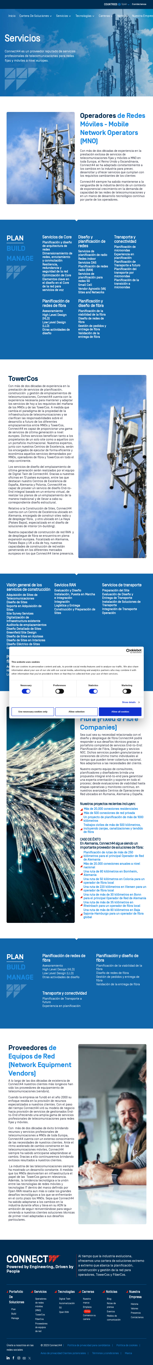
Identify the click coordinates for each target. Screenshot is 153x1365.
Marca (128, 1353)
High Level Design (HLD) (54, 317)
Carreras (88, 1292)
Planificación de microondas (125, 249)
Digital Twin (64, 1299)
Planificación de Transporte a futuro (127, 264)
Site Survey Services (20, 613)
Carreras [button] (104, 16)
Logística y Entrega (67, 605)
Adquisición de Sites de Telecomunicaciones (22, 597)
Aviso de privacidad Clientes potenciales (64, 1353)
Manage (15, 1318)
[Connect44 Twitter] (29, 1358)
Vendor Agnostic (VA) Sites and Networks (92, 291)
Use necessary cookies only (32, 711)
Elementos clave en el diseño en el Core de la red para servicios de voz (55, 285)
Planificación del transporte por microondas (125, 273)
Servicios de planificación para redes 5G (90, 278)
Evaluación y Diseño (67, 590)
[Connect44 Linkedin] (8, 1358)
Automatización (67, 1303)
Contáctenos (139, 4)
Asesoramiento (52, 311)
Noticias (122, 16)
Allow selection (77, 711)
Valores (134, 1309)
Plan (13, 1309)
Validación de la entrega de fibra (89, 335)
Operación (109, 613)
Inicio (12, 16)
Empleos (87, 1309)
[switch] (59, 691)
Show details (129, 702)
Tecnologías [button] (83, 16)
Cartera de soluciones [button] (34, 16)
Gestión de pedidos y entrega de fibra (92, 328)
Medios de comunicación (114, 1318)
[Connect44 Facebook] (13, 1358)
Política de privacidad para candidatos (89, 1345)
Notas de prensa (111, 1305)
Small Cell (85, 285)
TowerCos (40, 1315)
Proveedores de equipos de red (41, 1327)
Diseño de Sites (17, 602)
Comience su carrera (89, 1318)
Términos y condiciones (105, 1353)
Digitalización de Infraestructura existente (23, 619)
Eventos (111, 1312)
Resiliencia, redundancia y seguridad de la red (55, 268)
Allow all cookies (120, 711)
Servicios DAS (87, 263)
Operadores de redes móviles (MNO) (40, 1305)
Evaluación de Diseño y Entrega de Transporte (117, 596)
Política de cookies (127, 1345)
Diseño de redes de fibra (91, 320)
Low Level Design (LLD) (54, 324)
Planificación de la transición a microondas (126, 284)
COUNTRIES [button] (115, 4)
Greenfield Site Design (21, 632)
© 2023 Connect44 (51, 1345)
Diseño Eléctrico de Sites (23, 644)
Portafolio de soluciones (16, 1297)
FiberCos (39, 1319)
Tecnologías (66, 1292)
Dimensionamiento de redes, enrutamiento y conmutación (57, 257)
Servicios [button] (62, 16)
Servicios (40, 1292)
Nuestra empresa (135, 1295)
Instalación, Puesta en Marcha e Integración (74, 596)
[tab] (15, 239)
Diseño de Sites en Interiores (26, 640)
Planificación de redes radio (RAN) (93, 268)
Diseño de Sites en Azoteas (25, 636)
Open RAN (64, 1312)
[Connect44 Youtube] (24, 1358)
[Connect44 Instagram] (18, 1358)
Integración (62, 602)
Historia (134, 1304)
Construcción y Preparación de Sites (74, 611)
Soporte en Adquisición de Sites (24, 608)
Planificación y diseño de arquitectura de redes (57, 246)
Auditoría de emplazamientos (26, 625)
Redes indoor (87, 259)
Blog (109, 1299)
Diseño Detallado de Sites (24, 629)
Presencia (136, 1313)
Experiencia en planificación (124, 256)
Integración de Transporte (119, 609)
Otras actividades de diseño (56, 332)
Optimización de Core (56, 275)
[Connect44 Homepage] (33, 1259)
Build (13, 1314)
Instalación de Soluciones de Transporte (121, 604)
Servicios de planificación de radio (92, 253)
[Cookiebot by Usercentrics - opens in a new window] (128, 651)
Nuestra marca (87, 1301)
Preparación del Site (115, 590)
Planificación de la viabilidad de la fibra (92, 313)
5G (60, 1308)
